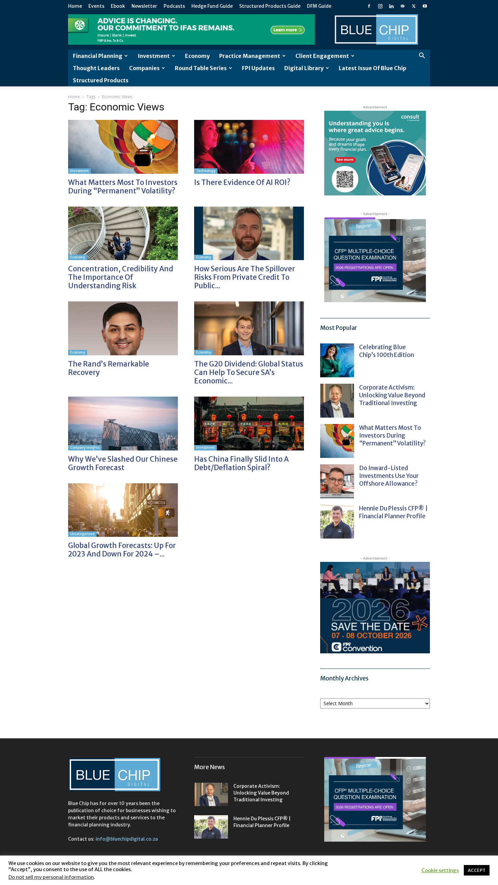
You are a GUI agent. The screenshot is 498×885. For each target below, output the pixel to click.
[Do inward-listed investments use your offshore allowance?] (337, 481)
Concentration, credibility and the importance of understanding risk (120, 277)
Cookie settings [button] (440, 870)
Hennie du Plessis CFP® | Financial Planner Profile (393, 512)
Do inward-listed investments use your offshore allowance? (389, 475)
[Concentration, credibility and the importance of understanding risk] (123, 233)
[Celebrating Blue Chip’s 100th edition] (337, 360)
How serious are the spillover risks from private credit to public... (244, 277)
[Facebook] (369, 6)
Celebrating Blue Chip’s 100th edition (386, 351)
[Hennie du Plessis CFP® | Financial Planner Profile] (337, 522)
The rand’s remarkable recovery (108, 368)
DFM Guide (319, 6)
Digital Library (304, 68)
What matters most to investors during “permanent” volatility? (123, 186)
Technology (205, 171)
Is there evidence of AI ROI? (242, 182)
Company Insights (85, 447)
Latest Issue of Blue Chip (372, 68)
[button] (422, 56)
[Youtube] (425, 6)
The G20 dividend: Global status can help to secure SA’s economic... (248, 372)
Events (96, 6)
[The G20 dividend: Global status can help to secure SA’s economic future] (249, 328)
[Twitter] (414, 6)
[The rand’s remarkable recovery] (123, 328)
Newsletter (144, 6)
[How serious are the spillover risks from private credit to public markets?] (249, 233)
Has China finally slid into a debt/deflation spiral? (241, 463)
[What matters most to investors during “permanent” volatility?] (123, 147)
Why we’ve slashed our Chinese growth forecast (123, 463)
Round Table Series (201, 68)
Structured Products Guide (269, 6)
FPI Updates (258, 68)
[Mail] (402, 6)
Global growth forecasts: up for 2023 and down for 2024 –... (122, 550)
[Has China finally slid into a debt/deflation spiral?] (249, 423)
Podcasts (174, 6)
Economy (197, 55)
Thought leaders (96, 68)
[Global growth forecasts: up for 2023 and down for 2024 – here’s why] (123, 510)
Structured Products (100, 80)
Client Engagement (322, 55)
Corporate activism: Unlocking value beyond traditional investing (392, 395)
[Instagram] (380, 6)
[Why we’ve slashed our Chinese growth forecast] (123, 423)
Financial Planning (97, 55)
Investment (154, 55)
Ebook (118, 6)
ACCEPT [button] (476, 870)
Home (75, 6)
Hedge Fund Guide (212, 6)
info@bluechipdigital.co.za (127, 839)
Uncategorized (82, 534)
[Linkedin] (391, 6)
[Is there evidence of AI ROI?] (249, 147)
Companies (144, 68)
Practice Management (249, 55)
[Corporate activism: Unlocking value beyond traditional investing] (337, 401)
